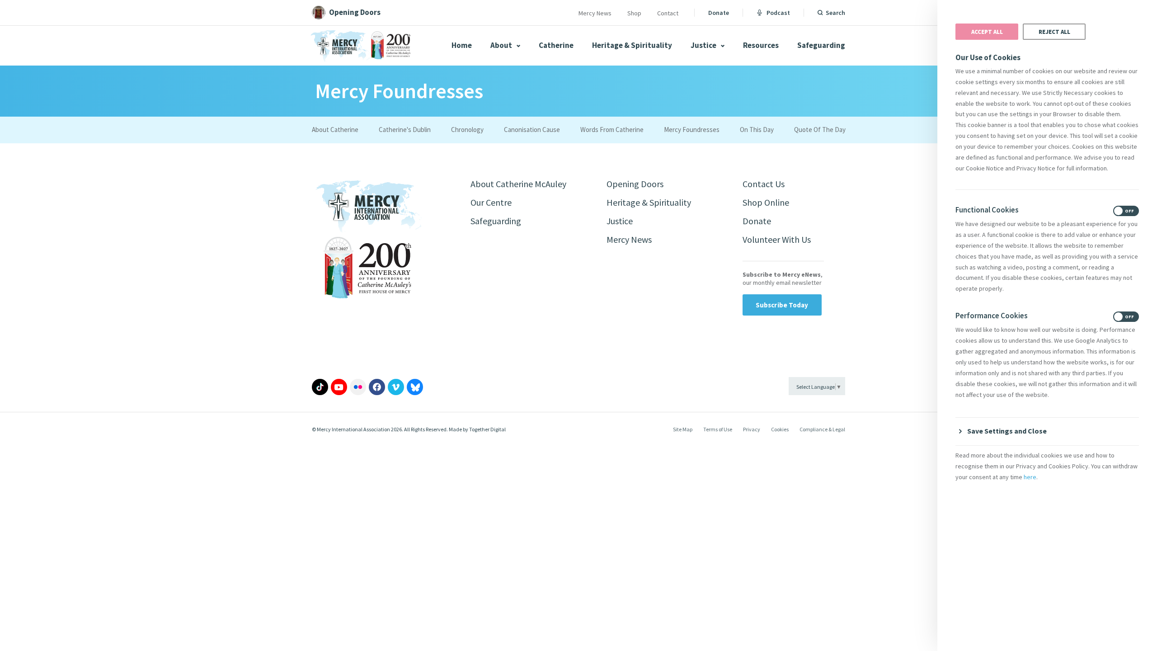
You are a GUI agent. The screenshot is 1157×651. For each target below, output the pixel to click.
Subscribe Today (782, 305)
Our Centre (491, 202)
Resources (761, 45)
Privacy (751, 429)
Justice (704, 45)
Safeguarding (821, 45)
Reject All (1054, 31)
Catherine (556, 45)
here (1030, 477)
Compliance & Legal (822, 429)
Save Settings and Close (1007, 430)
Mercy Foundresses (692, 129)
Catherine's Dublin (405, 129)
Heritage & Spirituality (632, 45)
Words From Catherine (612, 129)
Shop (634, 13)
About (501, 45)
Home (462, 45)
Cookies (780, 429)
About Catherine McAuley (518, 183)
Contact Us (764, 183)
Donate (718, 13)
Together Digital (487, 429)
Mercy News (594, 13)
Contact (667, 13)
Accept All (987, 31)
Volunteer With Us (777, 239)
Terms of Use (717, 429)
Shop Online (766, 202)
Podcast (778, 13)
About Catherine (335, 129)
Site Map (682, 429)
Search (835, 13)
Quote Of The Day (820, 129)
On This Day (757, 129)
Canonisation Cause (532, 129)
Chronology (467, 129)
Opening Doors (635, 183)
